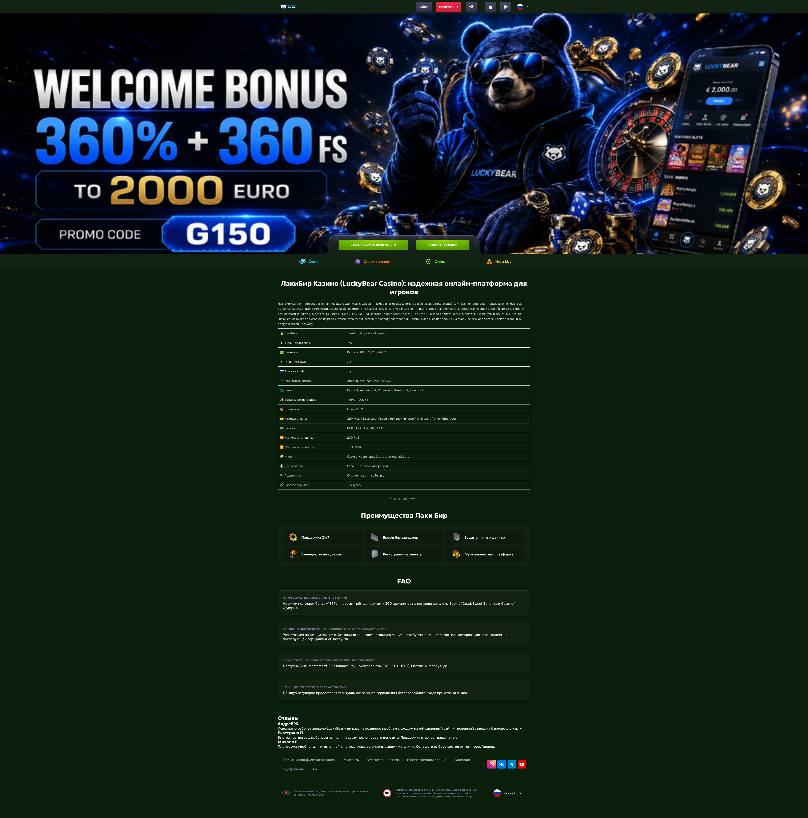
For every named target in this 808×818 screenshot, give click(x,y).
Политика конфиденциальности (310, 760)
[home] (288, 7)
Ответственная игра (383, 760)
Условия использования (427, 760)
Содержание (293, 769)
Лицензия (461, 760)
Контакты (351, 760)
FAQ (314, 769)
